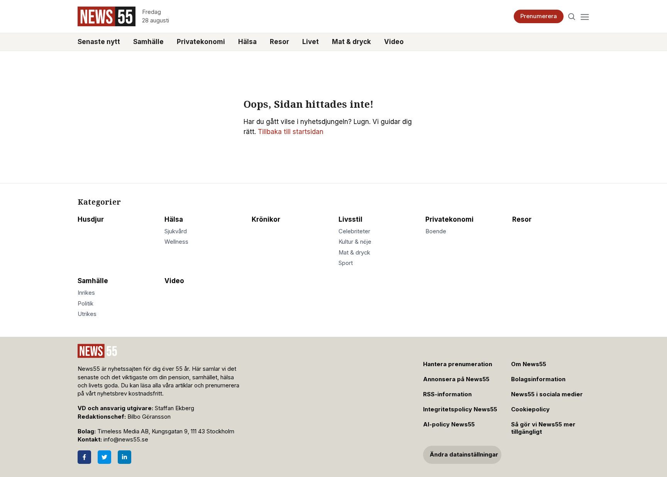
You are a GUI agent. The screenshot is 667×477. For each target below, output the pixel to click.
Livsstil (350, 219)
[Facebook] (84, 457)
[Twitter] (104, 457)
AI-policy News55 (449, 424)
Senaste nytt (99, 42)
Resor (279, 42)
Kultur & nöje (355, 241)
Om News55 (528, 364)
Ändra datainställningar (464, 454)
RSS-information (447, 394)
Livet (310, 42)
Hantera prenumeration (457, 364)
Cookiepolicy (530, 409)
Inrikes (86, 292)
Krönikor (266, 219)
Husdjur (91, 219)
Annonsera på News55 (456, 379)
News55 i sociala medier (547, 394)
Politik (85, 303)
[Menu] (584, 16)
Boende (435, 231)
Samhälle (148, 42)
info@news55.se (125, 439)
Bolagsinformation (538, 379)
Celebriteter (354, 231)
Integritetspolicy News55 (460, 409)
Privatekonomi (201, 42)
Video (394, 42)
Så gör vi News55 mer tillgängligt (543, 428)
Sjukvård (175, 231)
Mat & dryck (351, 42)
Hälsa (247, 42)
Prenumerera (538, 16)
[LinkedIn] (124, 457)
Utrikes (87, 314)
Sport (346, 263)
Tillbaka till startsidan (290, 132)
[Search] (572, 16)
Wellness (176, 241)
